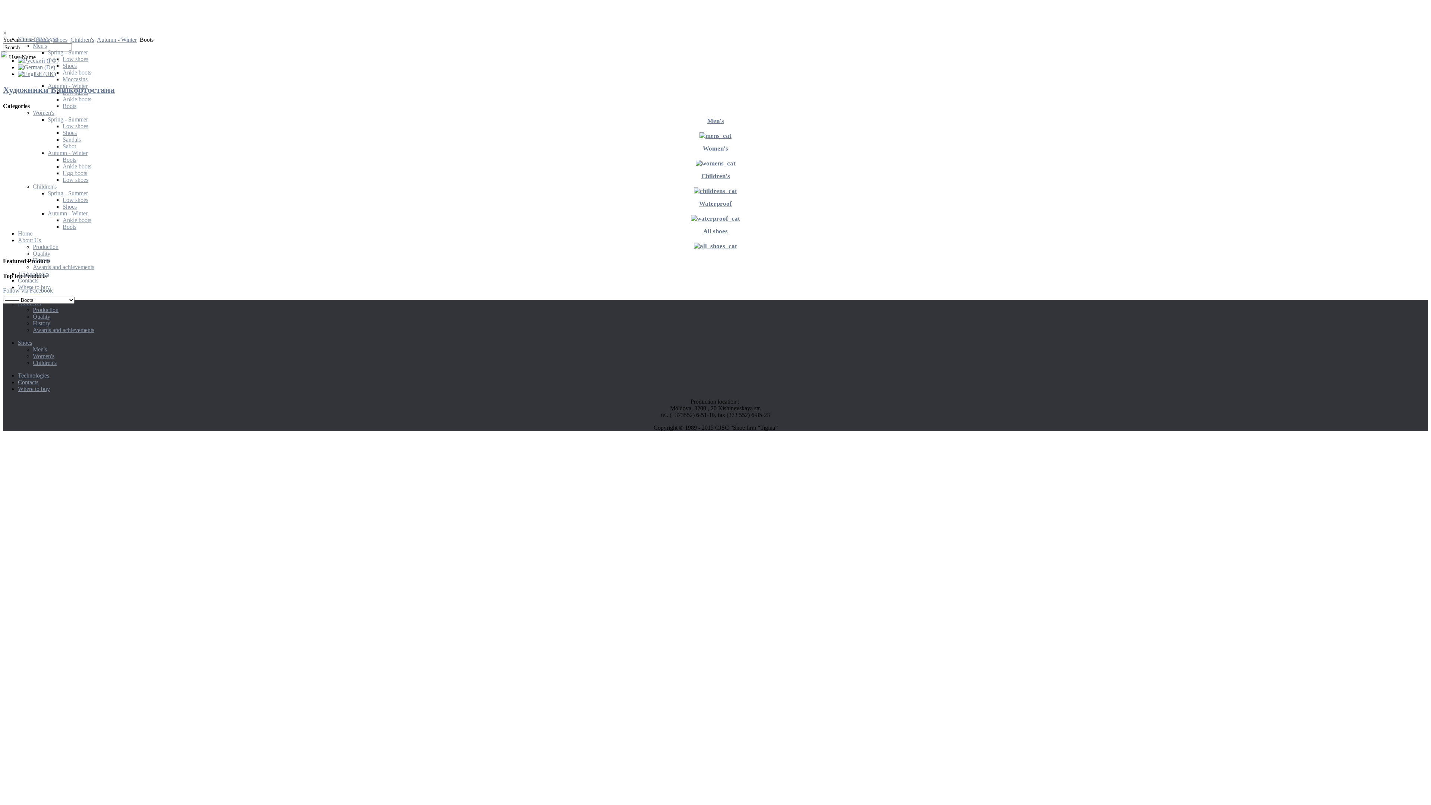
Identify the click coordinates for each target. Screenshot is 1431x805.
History (41, 323)
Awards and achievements (63, 330)
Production (46, 310)
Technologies (33, 375)
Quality (41, 316)
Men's (40, 349)
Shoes (25, 343)
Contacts (28, 382)
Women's (43, 356)
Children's (45, 363)
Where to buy (34, 389)
